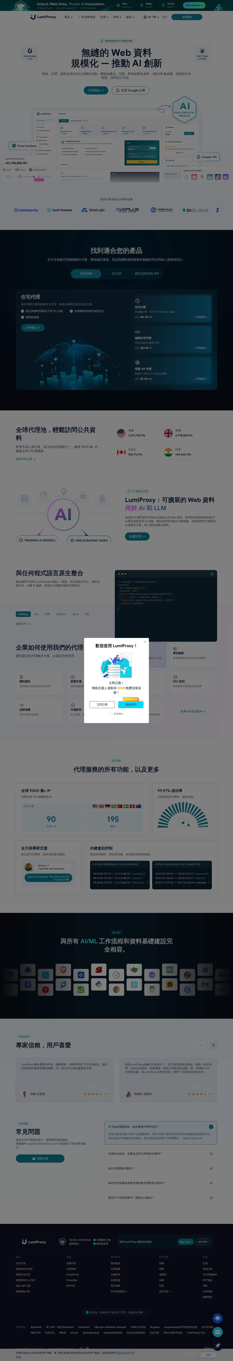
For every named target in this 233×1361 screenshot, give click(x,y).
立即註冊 (102, 704)
